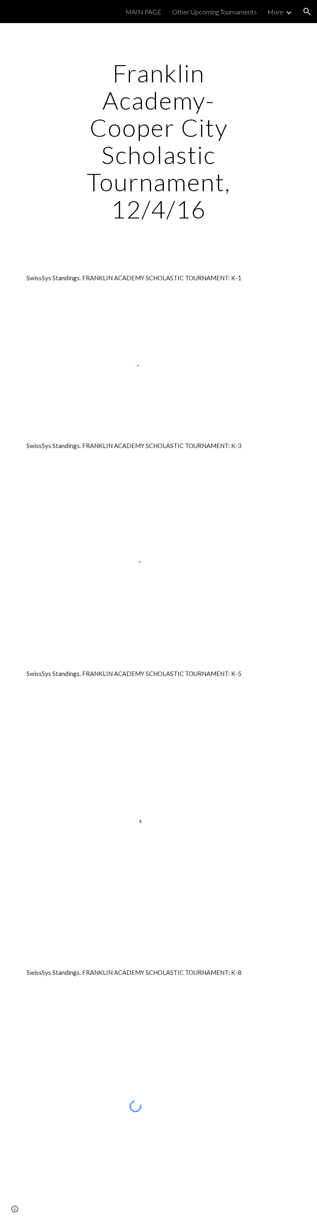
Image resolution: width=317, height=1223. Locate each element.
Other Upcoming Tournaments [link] (214, 12)
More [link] (275, 12)
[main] (158, 141)
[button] (307, 11)
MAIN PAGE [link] (143, 12)
